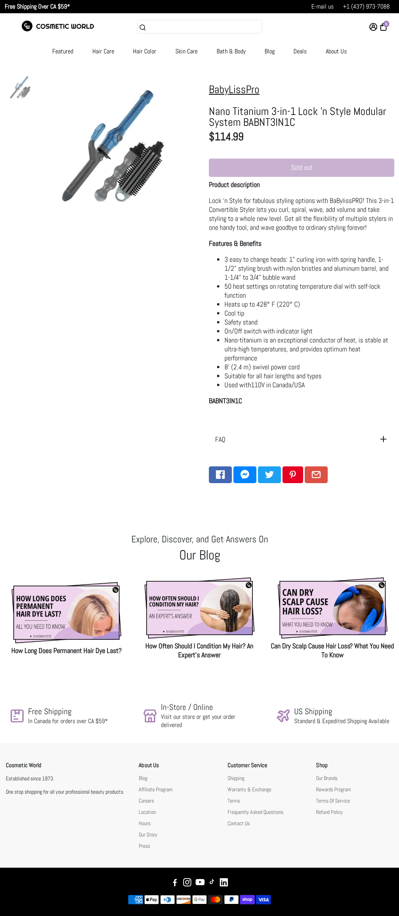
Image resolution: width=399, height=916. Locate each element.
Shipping (236, 778)
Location (147, 812)
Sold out (301, 167)
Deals (300, 51)
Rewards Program (333, 789)
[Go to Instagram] (187, 883)
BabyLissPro (234, 89)
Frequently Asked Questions (255, 812)
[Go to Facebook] (220, 474)
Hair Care (103, 51)
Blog (270, 51)
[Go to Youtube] (200, 883)
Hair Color (144, 51)
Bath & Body (231, 51)
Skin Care (186, 51)
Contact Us (239, 823)
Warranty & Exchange (249, 789)
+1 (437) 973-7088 (366, 6)
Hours (144, 823)
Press (144, 846)
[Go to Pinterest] (292, 474)
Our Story (148, 834)
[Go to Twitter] (269, 474)
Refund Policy (329, 812)
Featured (62, 51)
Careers (146, 801)
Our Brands (326, 778)
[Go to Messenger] (244, 474)
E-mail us (322, 6)
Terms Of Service (333, 801)
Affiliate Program (156, 789)
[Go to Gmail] (316, 474)
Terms (234, 801)
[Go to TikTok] (212, 883)
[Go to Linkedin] (224, 883)
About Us (336, 51)
